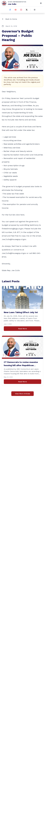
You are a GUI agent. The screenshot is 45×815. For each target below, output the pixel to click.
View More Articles (22, 394)
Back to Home (11, 19)
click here (20, 215)
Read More (22, 329)
